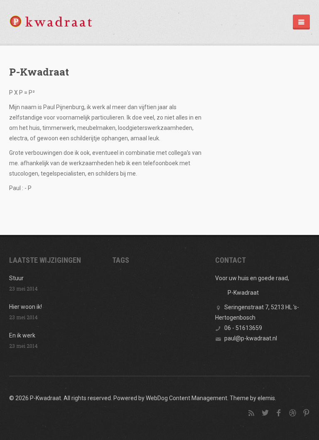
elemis (266, 398)
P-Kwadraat (39, 71)
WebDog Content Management (186, 398)
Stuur (16, 278)
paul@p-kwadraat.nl (250, 338)
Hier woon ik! (25, 306)
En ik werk (22, 335)
